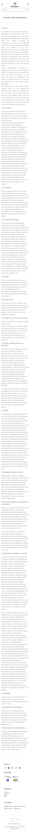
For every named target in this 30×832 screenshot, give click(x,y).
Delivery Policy (15, 828)
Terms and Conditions (10, 826)
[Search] (26, 9)
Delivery (6, 794)
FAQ (5, 796)
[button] (2, 4)
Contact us (7, 792)
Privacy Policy (21, 826)
